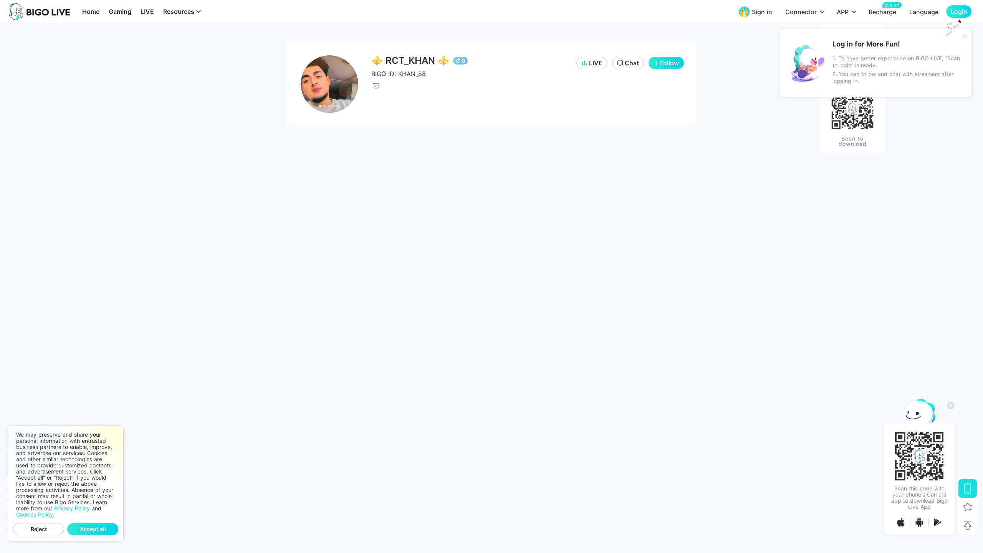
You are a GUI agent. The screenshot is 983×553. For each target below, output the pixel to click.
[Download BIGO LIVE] (967, 488)
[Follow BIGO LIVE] (967, 507)
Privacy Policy (72, 508)
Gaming (120, 11)
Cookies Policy (34, 515)
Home (90, 11)
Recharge (882, 12)
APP (843, 12)
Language (923, 12)
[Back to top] (967, 525)
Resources (178, 11)
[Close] (964, 36)
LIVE (147, 11)
